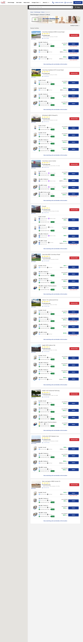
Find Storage (37, 12)
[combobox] (50, 7)
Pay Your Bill (78, 2)
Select (73, 44)
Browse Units (74, 35)
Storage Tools (35, 2)
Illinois (42, 12)
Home (31, 12)
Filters (78, 7)
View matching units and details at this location (55, 64)
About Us (45, 2)
